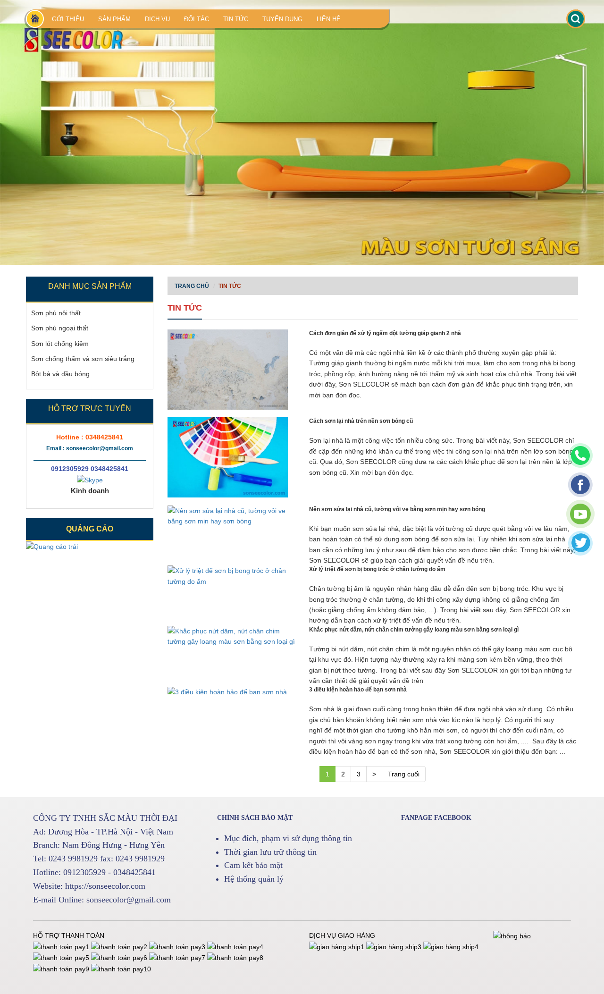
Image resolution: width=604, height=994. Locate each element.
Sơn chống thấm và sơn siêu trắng (82, 358)
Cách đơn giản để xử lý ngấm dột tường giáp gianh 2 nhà (385, 333)
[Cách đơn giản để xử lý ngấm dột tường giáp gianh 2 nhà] (231, 369)
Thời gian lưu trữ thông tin (270, 852)
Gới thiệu (68, 19)
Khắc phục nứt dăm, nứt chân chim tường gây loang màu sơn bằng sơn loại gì (414, 629)
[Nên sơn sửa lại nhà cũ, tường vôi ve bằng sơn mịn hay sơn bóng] (231, 516)
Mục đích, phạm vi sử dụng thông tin (288, 838)
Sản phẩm (114, 19)
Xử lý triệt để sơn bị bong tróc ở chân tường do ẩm (377, 569)
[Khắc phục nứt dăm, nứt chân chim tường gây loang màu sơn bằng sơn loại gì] (231, 636)
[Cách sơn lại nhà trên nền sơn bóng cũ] (231, 457)
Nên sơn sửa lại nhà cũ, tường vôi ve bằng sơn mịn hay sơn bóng (397, 509)
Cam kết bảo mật (253, 865)
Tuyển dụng (282, 19)
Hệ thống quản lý (254, 879)
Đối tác (196, 19)
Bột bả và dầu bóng (60, 374)
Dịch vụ (157, 19)
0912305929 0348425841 (89, 468)
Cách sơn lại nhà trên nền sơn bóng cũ (361, 421)
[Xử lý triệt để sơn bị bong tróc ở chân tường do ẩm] (231, 576)
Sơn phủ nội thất (56, 313)
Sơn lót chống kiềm (60, 343)
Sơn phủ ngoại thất (59, 328)
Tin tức (235, 19)
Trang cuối (403, 774)
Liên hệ (329, 19)
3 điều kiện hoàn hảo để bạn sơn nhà (358, 689)
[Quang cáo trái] (52, 546)
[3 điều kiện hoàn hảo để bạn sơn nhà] (231, 691)
